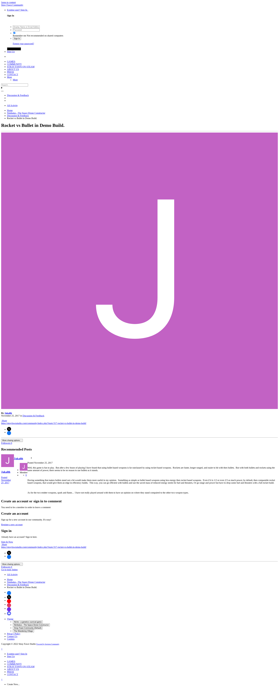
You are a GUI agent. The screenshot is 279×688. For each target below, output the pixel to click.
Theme (10, 619)
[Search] (2, 91)
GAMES (11, 61)
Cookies (11, 639)
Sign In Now (7, 542)
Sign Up (11, 51)
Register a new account (12, 524)
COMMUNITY (14, 64)
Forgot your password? (23, 43)
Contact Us (12, 636)
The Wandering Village (23, 631)
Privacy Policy (13, 634)
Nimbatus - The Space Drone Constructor (31, 625)
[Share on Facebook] (9, 433)
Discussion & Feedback (33, 415)
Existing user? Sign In (17, 10)
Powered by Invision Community (47, 644)
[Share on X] (9, 429)
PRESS (10, 72)
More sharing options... (12, 440)
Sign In (17, 38)
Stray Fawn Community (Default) (27, 628)
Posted (6, 480)
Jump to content (8, 2)
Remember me (19, 35)
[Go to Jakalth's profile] (139, 408)
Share (4, 420)
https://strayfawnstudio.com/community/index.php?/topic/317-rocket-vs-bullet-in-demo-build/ (43, 423)
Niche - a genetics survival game (28, 622)
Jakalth (8, 413)
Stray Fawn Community (12, 5)
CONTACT (12, 74)
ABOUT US (13, 69)
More (9, 77)
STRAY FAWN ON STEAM (20, 66)
